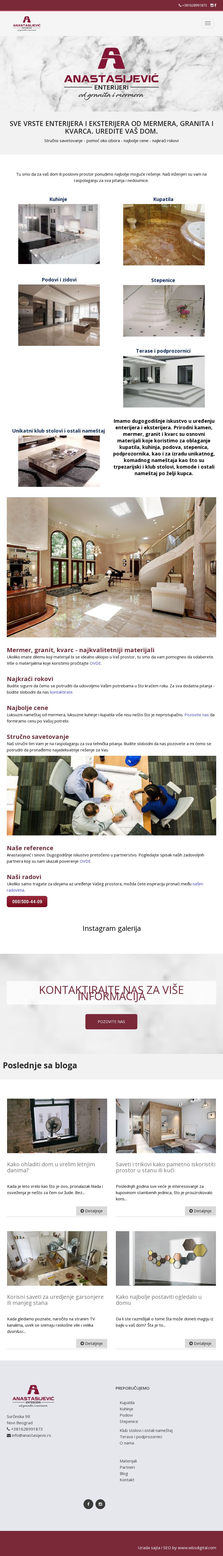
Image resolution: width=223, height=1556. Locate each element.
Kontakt (127, 1479)
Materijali (128, 1461)
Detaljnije (93, 1210)
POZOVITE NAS (111, 1021)
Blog (124, 1473)
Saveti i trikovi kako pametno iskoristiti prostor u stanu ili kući (165, 1167)
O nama (127, 1443)
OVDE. (86, 861)
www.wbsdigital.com (197, 1547)
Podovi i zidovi (59, 279)
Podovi (126, 1415)
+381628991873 (194, 5)
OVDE (95, 663)
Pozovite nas (196, 714)
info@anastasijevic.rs (31, 1435)
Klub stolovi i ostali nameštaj (146, 1430)
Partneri (127, 1467)
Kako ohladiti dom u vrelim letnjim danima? (51, 1167)
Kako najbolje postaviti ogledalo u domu (159, 1299)
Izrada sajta (149, 1547)
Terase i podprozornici (141, 1436)
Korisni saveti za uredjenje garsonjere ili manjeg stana (55, 1299)
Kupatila (127, 1402)
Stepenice (129, 1421)
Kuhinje (126, 1408)
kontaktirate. (61, 692)
